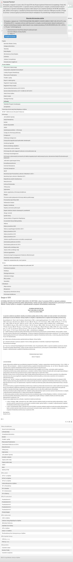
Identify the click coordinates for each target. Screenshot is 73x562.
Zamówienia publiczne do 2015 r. (12, 244)
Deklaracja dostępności (10, 138)
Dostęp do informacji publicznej (12, 132)
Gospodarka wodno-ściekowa (12, 148)
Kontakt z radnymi (6, 457)
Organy (4, 41)
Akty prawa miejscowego (10, 67)
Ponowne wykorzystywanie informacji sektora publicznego (19, 197)
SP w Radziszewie (6, 491)
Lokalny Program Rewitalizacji (11, 72)
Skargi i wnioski (8, 213)
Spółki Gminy (7, 215)
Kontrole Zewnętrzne (9, 168)
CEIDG (5, 127)
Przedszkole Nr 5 (6, 509)
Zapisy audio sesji (6, 459)
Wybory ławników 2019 (10, 231)
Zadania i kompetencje (10, 59)
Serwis (4, 263)
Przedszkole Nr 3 (6, 504)
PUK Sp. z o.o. (5, 541)
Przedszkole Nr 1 (6, 499)
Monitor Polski (5, 550)
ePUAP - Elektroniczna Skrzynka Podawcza (13, 111)
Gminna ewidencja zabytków (11, 145)
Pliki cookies (7, 278)
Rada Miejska (7, 51)
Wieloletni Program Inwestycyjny (12, 104)
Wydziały (6, 48)
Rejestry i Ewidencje (9, 205)
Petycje (5, 194)
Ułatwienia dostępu (9, 276)
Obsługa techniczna (9, 273)
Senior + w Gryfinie (6, 530)
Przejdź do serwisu (10, 36)
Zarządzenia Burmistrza (8, 434)
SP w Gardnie (5, 488)
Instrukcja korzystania (9, 268)
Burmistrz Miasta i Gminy (10, 43)
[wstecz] (66, 422)
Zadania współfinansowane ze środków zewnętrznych (18, 239)
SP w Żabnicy (5, 493)
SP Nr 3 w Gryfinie (6, 480)
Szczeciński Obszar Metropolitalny (13, 221)
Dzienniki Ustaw (6, 547)
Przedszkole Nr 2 (6, 502)
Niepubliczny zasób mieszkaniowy (13, 179)
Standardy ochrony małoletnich (12, 257)
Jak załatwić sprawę (9, 117)
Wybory (6, 223)
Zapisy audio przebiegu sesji (11, 247)
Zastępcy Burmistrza (9, 46)
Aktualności (7, 289)
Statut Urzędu (7, 96)
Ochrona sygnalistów (9, 252)
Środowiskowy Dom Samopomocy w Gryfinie (13, 533)
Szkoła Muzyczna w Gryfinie (9, 483)
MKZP (5, 171)
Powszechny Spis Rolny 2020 (11, 200)
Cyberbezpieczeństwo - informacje (13, 130)
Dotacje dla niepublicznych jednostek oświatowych (17, 140)
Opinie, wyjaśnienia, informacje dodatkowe (15, 192)
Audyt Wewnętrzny (8, 119)
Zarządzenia (7, 106)
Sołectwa (6, 56)
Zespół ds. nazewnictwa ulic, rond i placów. (15, 260)
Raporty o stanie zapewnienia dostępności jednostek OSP (19, 265)
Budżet (5, 122)
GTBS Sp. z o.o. (6, 539)
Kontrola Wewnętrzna (9, 165)
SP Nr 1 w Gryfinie (6, 475)
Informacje (5, 114)
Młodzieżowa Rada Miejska (11, 54)
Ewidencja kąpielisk (9, 143)
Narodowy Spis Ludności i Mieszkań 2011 (14, 176)
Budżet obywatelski (9, 124)
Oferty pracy (7, 187)
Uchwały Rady (5, 431)
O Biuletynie (5, 283)
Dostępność (7, 135)
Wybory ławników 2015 (10, 234)
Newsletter (6, 281)
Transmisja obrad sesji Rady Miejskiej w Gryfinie (14, 109)
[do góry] (67, 422)
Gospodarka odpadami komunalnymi (13, 69)
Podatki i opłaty (8, 77)
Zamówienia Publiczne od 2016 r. (10, 444)
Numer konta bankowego (8, 429)
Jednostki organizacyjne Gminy (12, 160)
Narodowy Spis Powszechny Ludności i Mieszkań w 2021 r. (19, 173)
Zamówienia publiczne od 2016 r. (12, 242)
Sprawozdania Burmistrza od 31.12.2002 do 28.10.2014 (18, 91)
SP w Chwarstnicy (6, 486)
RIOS (3, 467)
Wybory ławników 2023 (10, 226)
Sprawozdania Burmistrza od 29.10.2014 (14, 88)
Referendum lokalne (9, 202)
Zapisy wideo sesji (7, 462)
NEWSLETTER (5, 469)
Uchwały (6, 101)
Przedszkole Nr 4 (6, 507)
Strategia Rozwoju (8, 98)
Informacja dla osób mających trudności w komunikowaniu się (20, 151)
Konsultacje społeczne (10, 163)
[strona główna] (69, 422)
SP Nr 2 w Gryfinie (6, 478)
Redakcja (6, 270)
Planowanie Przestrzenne (10, 75)
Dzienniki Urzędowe (7, 552)
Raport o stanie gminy (9, 80)
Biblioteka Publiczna (7, 523)
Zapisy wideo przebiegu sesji (11, 249)
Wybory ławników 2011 (10, 236)
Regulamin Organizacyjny (10, 83)
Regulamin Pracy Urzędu (10, 85)
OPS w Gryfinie (5, 528)
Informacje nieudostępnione (11, 153)
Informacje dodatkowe (10, 294)
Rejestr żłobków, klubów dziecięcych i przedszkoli (17, 210)
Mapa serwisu (7, 286)
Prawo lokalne (6, 64)
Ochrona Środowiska (9, 184)
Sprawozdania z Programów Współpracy (14, 218)
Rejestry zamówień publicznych (12, 207)
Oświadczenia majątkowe (10, 62)
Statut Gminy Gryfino (9, 93)
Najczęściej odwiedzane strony (12, 291)
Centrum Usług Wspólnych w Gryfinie (11, 520)
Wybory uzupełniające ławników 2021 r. (14, 229)
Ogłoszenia (7, 189)
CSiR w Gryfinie (6, 518)
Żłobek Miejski (6, 512)
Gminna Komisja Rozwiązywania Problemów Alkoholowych (19, 255)
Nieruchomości (8, 181)
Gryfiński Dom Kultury (7, 525)
